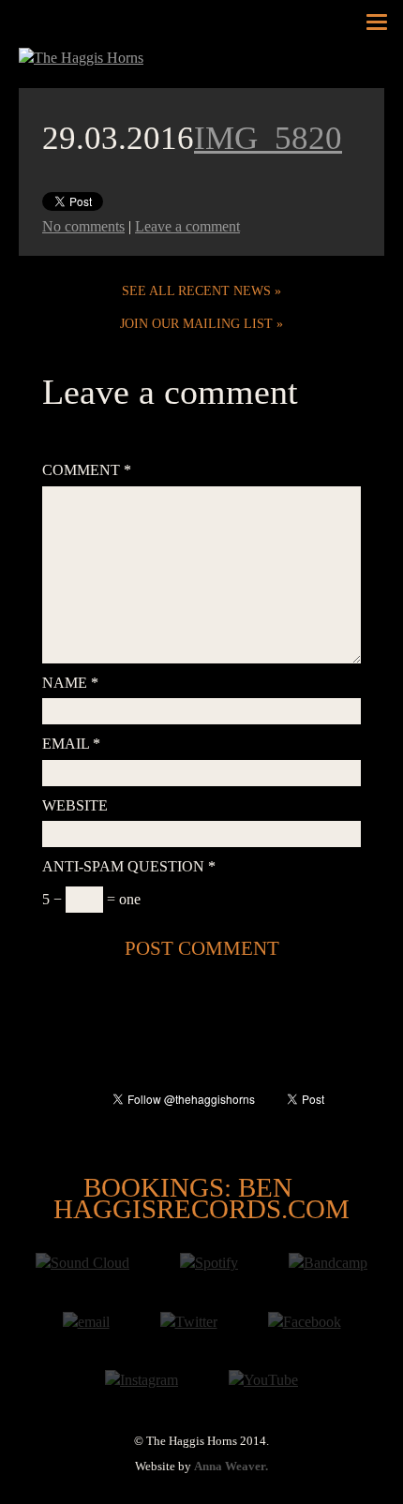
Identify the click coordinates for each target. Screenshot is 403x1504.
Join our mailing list (196, 323)
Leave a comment (187, 226)
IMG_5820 (268, 138)
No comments (83, 226)
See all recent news (196, 290)
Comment (86, 470)
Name (70, 683)
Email (71, 744)
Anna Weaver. (231, 1466)
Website (75, 805)
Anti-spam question (129, 866)
